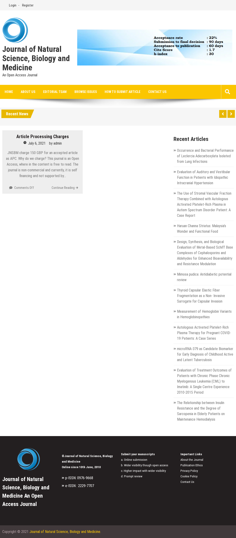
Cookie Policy (189, 476)
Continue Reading (63, 188)
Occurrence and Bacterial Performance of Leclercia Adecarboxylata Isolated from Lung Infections (205, 156)
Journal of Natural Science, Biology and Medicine (36, 58)
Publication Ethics (191, 465)
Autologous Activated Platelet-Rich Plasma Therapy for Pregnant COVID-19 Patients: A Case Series (204, 333)
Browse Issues (85, 92)
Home (9, 92)
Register (27, 5)
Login (12, 5)
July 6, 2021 (37, 143)
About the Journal (191, 459)
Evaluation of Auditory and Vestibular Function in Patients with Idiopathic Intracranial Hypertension (203, 177)
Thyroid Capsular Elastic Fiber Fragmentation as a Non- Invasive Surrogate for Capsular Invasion (201, 295)
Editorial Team (55, 92)
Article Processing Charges (42, 136)
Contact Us (157, 92)
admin (57, 143)
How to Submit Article (122, 92)
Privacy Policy (189, 471)
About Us (28, 92)
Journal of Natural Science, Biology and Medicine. (65, 531)
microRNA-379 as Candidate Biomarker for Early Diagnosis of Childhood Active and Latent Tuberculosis (205, 354)
